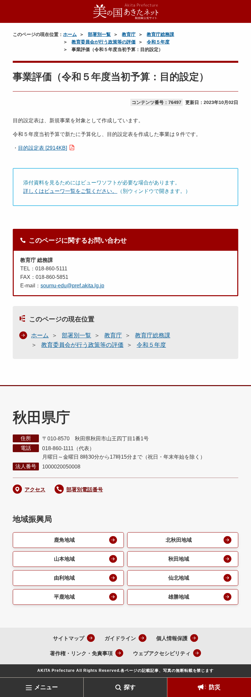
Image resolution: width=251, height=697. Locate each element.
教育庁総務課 (160, 34)
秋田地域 (178, 559)
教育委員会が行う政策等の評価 (104, 41)
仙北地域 (178, 578)
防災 (215, 687)
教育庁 (129, 34)
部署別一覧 (99, 34)
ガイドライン (120, 638)
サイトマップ (68, 638)
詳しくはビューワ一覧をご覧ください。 (70, 191)
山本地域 (64, 559)
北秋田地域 (179, 540)
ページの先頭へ (236, 667)
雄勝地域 (178, 597)
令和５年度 (158, 41)
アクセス (35, 489)
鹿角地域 (64, 540)
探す (130, 687)
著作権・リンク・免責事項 (81, 653)
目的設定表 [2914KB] (42, 148)
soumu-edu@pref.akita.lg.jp (72, 285)
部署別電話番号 (84, 489)
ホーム (70, 34)
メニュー (46, 687)
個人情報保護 (172, 638)
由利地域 (64, 578)
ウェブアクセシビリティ (162, 653)
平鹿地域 (64, 597)
